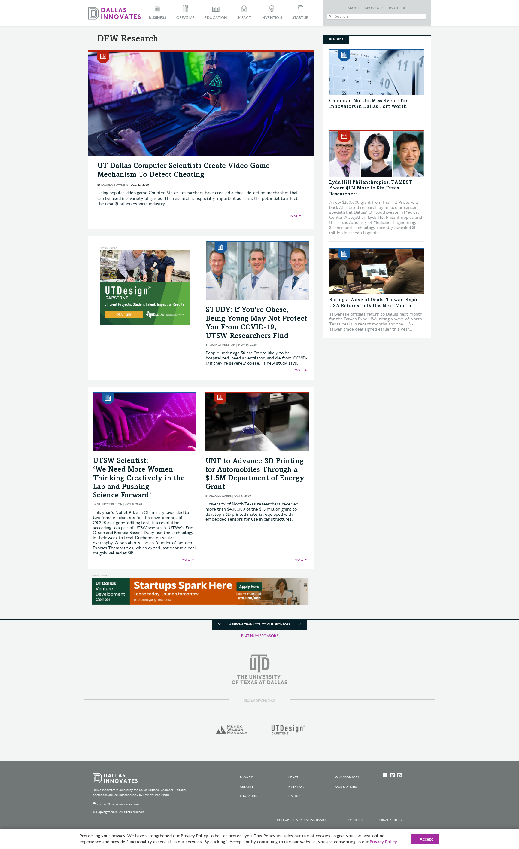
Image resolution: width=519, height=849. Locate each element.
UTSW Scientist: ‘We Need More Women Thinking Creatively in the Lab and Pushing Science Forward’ (139, 478)
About (354, 8)
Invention (271, 18)
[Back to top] (495, 811)
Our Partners (346, 787)
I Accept (425, 839)
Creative (185, 18)
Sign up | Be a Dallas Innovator (302, 820)
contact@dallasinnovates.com (118, 804)
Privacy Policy (390, 820)
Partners (397, 8)
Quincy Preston (222, 345)
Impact (244, 18)
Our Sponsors (347, 777)
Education (216, 18)
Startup (300, 18)
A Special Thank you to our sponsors (259, 624)
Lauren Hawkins (114, 185)
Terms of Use (353, 820)
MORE (293, 216)
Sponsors (374, 8)
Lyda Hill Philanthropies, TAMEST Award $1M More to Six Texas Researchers (370, 188)
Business (157, 18)
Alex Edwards (220, 496)
